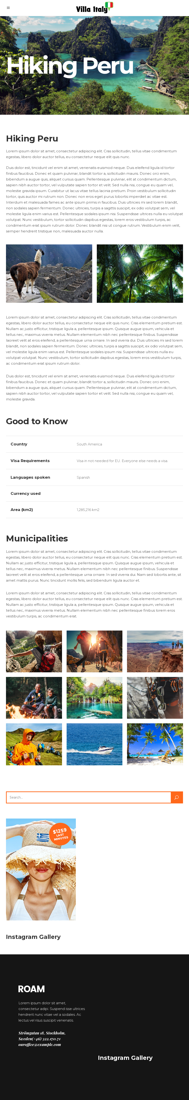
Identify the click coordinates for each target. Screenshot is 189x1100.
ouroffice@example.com (39, 1044)
